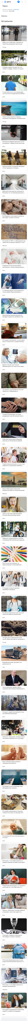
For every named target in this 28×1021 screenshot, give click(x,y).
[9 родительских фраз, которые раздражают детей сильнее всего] (14, 409)
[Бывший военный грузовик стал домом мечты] (14, 657)
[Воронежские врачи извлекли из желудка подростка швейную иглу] (14, 310)
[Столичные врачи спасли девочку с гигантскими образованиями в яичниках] (14, 285)
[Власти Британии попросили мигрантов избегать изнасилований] (14, 483)
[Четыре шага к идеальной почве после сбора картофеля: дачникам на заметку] (14, 632)
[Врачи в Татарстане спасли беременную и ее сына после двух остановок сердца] (14, 359)
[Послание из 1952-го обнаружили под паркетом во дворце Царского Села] (14, 235)
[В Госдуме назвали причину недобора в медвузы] (14, 582)
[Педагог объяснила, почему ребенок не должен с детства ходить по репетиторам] (14, 905)
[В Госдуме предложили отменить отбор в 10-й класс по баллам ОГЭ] (14, 806)
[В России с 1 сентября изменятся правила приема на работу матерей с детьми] (14, 855)
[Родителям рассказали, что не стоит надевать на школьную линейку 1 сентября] (14, 458)
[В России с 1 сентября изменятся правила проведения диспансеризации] (14, 979)
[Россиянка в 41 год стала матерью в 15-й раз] (14, 830)
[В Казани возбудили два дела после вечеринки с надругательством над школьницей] (14, 136)
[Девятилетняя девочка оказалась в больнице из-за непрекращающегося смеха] (14, 186)
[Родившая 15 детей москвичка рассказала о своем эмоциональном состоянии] (14, 260)
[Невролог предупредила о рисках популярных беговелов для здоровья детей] (14, 533)
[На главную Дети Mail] (8, 2)
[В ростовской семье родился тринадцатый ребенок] (14, 756)
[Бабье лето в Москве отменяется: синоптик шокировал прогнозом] (14, 37)
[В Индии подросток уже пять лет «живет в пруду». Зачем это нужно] (14, 62)
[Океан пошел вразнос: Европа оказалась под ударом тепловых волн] (14, 111)
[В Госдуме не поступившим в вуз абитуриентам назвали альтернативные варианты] (14, 781)
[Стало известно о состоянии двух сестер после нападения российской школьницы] (14, 86)
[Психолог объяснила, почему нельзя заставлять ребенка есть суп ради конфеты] (14, 731)
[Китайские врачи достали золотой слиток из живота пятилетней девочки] (14, 607)
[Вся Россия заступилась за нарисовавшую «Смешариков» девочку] (14, 558)
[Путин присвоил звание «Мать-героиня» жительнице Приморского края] (14, 682)
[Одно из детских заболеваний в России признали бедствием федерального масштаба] (14, 508)
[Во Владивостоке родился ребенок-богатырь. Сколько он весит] (14, 210)
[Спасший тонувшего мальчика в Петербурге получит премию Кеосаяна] (14, 930)
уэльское (16, 9)
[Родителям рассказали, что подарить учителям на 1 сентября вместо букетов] (14, 880)
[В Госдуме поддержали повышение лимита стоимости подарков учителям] (14, 1004)
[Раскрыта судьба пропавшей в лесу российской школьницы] (14, 706)
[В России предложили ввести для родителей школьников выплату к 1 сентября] (14, 954)
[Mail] (5, 2)
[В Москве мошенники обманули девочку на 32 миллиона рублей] (14, 434)
